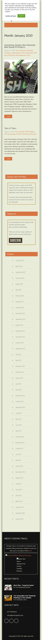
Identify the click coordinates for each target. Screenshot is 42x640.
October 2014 (20, 372)
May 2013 (18, 419)
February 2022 (20, 278)
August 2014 (19, 378)
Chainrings (29, 50)
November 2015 (20, 337)
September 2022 (20, 272)
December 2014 (20, 366)
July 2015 (18, 354)
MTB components (27, 53)
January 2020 (20, 307)
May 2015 (18, 360)
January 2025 (20, 260)
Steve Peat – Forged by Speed (23, 585)
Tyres (28, 55)
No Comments (20, 50)
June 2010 (19, 490)
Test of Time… (10, 128)
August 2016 (19, 325)
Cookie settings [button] (10, 16)
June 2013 (19, 413)
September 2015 (20, 349)
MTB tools (33, 134)
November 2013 (20, 396)
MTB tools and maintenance (17, 55)
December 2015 (20, 331)
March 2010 (19, 501)
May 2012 (18, 431)
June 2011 (19, 454)
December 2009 (20, 513)
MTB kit (18, 134)
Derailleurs (7, 53)
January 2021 (20, 302)
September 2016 (20, 319)
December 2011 (20, 443)
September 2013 (20, 407)
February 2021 (20, 296)
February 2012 (20, 437)
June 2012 (19, 425)
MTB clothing (30, 132)
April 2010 (19, 495)
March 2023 (19, 266)
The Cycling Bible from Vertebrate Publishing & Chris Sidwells (24, 597)
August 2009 (19, 519)
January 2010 (20, 507)
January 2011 (20, 466)
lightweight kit (16, 53)
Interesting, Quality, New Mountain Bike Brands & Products (19, 46)
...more (8, 116)
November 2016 (20, 313)
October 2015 (20, 343)
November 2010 (20, 472)
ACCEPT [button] (21, 16)
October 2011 (20, 448)
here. (30, 551)
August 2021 (19, 284)
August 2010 (19, 478)
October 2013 (20, 401)
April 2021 (19, 290)
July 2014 (18, 384)
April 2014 (19, 390)
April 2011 (19, 460)
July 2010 (18, 484)
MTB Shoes (25, 134)
